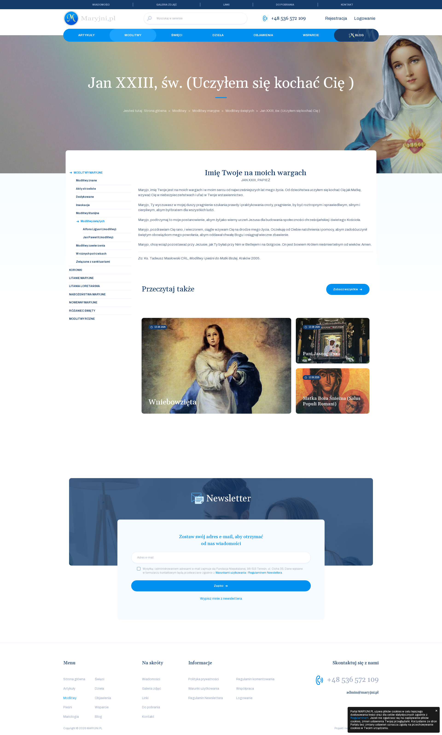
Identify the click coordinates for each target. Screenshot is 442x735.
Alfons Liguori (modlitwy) (99, 229)
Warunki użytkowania (203, 688)
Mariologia (71, 716)
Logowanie (364, 18)
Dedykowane (85, 196)
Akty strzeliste (86, 188)
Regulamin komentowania (255, 679)
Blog (359, 35)
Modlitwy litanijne (87, 213)
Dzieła (218, 35)
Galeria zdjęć (166, 4)
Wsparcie (311, 35)
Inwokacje (83, 205)
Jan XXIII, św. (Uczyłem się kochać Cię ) (290, 111)
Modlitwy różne (82, 318)
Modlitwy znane (86, 180)
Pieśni (67, 707)
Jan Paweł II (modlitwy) (98, 237)
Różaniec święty (82, 310)
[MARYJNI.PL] (89, 18)
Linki (226, 4)
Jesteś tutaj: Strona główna (144, 111)
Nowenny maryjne (83, 302)
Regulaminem (359, 718)
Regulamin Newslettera (205, 698)
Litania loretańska (84, 286)
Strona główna (74, 679)
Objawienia (263, 35)
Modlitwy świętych (239, 111)
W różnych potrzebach (91, 253)
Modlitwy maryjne (206, 111)
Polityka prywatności (203, 679)
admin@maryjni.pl (362, 692)
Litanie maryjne (81, 278)
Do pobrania (285, 4)
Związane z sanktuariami (93, 261)
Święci (176, 35)
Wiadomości (101, 4)
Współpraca (245, 688)
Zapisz (219, 585)
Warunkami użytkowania (230, 572)
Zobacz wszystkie (345, 289)
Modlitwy (133, 35)
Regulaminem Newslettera (265, 572)
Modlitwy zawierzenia (90, 245)
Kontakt (347, 4)
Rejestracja (336, 18)
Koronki (75, 270)
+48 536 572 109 (353, 679)
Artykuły (86, 35)
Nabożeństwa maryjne (87, 294)
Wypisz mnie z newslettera (221, 598)
